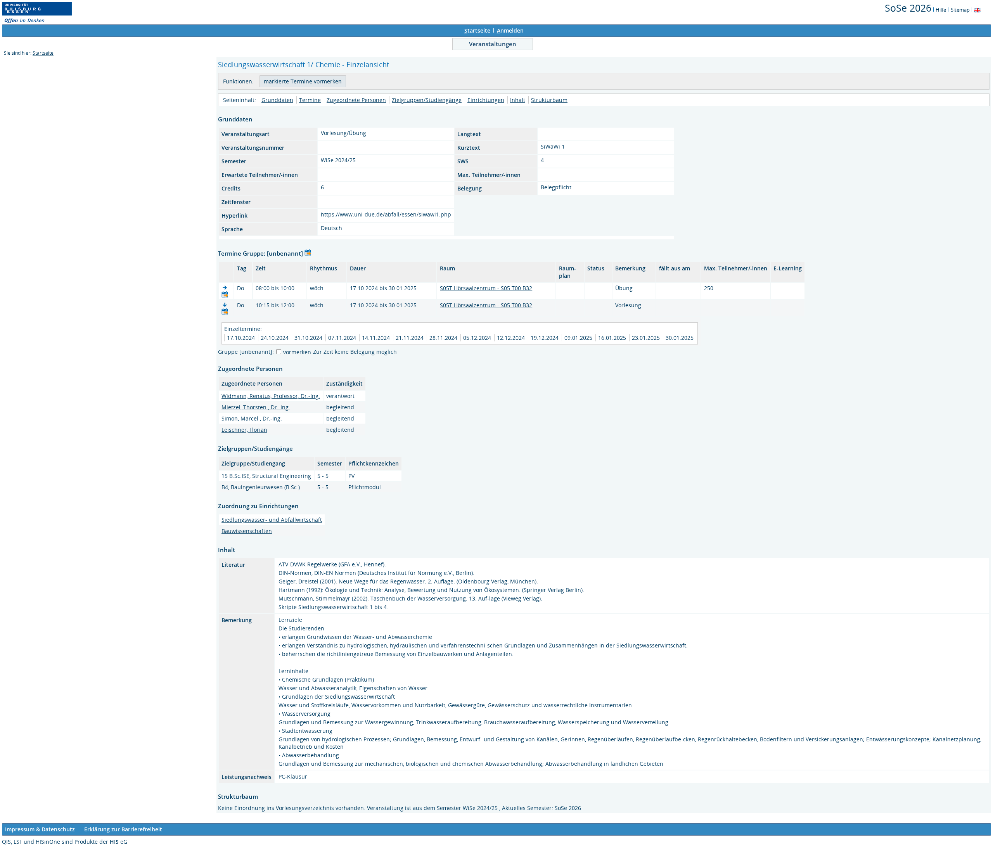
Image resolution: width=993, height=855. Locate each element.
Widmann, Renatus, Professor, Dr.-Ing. (270, 396)
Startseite (43, 53)
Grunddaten (277, 100)
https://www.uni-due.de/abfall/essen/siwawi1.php (386, 214)
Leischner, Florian (244, 429)
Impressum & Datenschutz (40, 829)
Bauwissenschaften (246, 531)
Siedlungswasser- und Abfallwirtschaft (271, 519)
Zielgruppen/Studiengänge (427, 100)
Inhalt (517, 100)
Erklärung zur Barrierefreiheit (123, 829)
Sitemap (960, 9)
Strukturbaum (549, 100)
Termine (310, 100)
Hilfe (941, 9)
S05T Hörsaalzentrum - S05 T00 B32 (486, 288)
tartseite (477, 30)
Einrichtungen (485, 100)
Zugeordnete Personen (356, 100)
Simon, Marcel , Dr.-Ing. (251, 418)
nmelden (510, 30)
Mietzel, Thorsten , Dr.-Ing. (255, 407)
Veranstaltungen (492, 44)
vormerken (297, 352)
